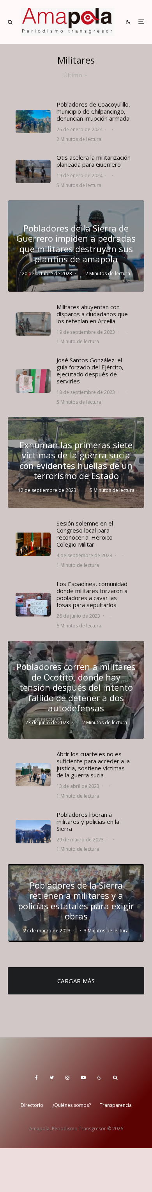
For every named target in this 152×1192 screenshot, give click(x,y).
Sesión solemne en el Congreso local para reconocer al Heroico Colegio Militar (85, 534)
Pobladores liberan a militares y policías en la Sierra (88, 821)
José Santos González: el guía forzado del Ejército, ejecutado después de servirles (90, 370)
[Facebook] (36, 1077)
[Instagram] (67, 1077)
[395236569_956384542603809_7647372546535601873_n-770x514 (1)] (33, 171)
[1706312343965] (33, 121)
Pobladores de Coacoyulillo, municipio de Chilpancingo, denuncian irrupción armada (93, 111)
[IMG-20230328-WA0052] (33, 831)
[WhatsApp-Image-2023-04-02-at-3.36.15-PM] (33, 604)
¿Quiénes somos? (71, 1105)
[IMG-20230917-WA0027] (33, 381)
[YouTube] (83, 1077)
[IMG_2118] (33, 774)
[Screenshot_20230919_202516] (33, 324)
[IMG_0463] (33, 544)
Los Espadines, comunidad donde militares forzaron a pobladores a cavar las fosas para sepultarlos (92, 594)
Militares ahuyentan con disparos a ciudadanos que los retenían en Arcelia (92, 313)
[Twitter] (52, 1077)
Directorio (32, 1105)
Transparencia (116, 1105)
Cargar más (76, 981)
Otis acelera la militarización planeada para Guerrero (94, 161)
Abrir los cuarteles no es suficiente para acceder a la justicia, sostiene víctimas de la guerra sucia (93, 764)
